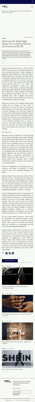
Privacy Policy (26, 400)
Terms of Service (19, 400)
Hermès (11, 232)
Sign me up (16, 394)
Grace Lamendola (14, 290)
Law (2, 265)
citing (15, 70)
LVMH (3, 232)
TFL (11, 63)
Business (4, 38)
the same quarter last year (24, 80)
